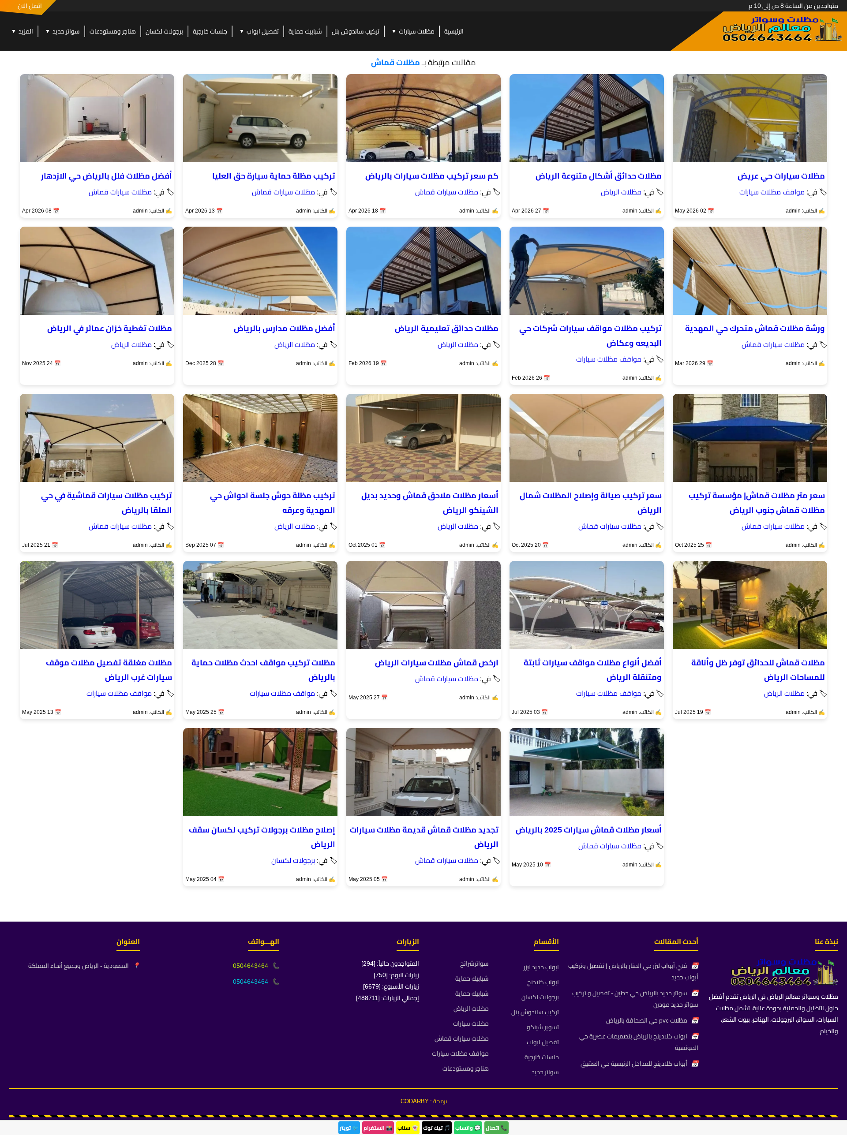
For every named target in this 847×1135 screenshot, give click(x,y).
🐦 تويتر (349, 1128)
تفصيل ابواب (259, 31)
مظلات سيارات (413, 31)
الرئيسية (454, 31)
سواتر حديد (62, 31)
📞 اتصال (496, 1128)
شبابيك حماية (305, 31)
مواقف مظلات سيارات (772, 191)
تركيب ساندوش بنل (355, 31)
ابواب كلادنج (543, 982)
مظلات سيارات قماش (446, 191)
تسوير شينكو (543, 1027)
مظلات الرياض (621, 191)
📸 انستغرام (378, 1128)
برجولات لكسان (164, 31)
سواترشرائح (474, 963)
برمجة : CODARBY (424, 1101)
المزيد (22, 31)
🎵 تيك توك (436, 1128)
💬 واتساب (468, 1128)
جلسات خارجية (210, 31)
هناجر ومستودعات (113, 31)
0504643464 (250, 965)
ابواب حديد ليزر (541, 967)
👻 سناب (407, 1128)
